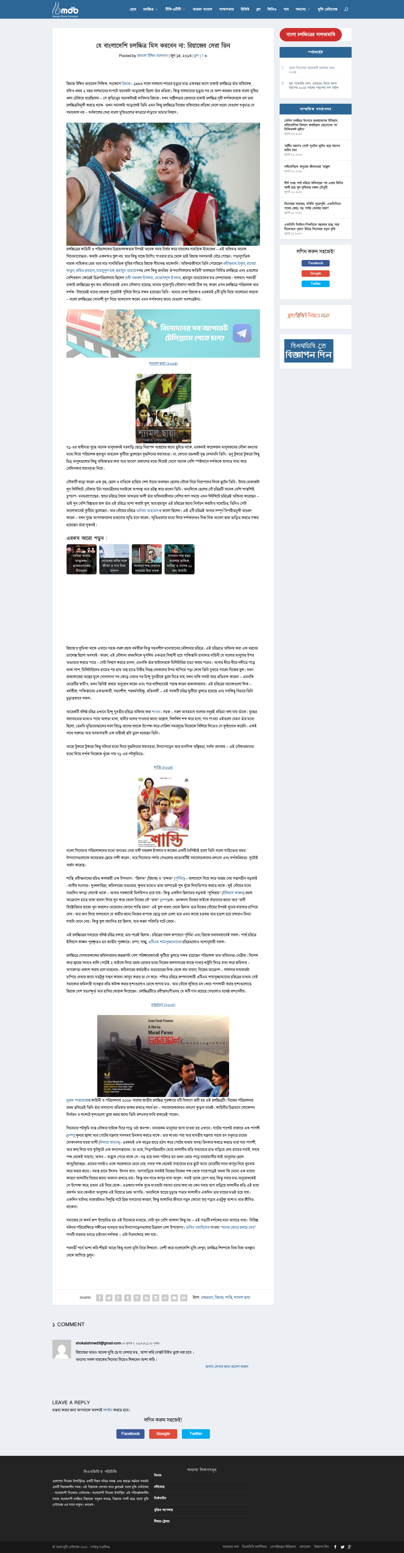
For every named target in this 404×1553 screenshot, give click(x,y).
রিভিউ (245, 9)
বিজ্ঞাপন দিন (321, 1547)
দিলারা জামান (109, 1142)
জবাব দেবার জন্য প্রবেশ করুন (227, 1366)
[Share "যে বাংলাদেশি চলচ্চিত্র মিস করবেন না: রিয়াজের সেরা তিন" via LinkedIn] (146, 1298)
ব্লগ (258, 9)
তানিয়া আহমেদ (147, 510)
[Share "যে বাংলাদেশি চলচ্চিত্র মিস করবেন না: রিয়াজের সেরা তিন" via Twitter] (109, 1298)
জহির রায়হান (85, 270)
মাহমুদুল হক (105, 270)
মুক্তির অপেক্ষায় (163, 1510)
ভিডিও (272, 9)
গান (286, 9)
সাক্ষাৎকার (226, 9)
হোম (133, 9)
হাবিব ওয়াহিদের (197, 1227)
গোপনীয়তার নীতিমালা (283, 1547)
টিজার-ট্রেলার (162, 1521)
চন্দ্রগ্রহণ (207, 1297)
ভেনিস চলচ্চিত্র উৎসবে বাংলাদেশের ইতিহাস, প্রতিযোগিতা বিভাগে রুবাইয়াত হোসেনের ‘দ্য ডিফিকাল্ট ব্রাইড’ (311, 124)
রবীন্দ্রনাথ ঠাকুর (234, 263)
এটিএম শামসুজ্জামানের (164, 942)
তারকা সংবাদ (202, 9)
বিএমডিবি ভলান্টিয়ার (254, 1547)
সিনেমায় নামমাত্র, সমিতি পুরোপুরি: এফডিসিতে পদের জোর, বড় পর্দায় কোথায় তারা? (312, 206)
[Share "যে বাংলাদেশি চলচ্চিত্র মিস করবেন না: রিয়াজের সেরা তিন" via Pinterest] (137, 1298)
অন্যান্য (301, 9)
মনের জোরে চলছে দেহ (238, 1227)
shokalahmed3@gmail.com (98, 1343)
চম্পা (164, 900)
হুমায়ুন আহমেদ (127, 270)
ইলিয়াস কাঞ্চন (233, 893)
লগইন (107, 1410)
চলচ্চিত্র (148, 9)
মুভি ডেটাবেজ (327, 9)
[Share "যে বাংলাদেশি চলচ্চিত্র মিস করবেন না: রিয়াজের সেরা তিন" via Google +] (118, 1298)
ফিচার (157, 1475)
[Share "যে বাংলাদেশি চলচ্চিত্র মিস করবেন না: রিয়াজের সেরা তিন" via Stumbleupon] (165, 1298)
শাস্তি (228, 1297)
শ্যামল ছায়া (242, 1297)
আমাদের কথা (231, 1547)
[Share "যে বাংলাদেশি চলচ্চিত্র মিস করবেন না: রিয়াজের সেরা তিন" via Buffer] (155, 1298)
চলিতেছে (159, 1487)
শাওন (156, 712)
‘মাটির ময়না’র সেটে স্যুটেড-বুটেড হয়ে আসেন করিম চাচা (312, 148)
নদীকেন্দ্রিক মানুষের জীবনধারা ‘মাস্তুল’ (307, 166)
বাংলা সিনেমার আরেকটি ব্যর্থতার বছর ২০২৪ (311, 70)
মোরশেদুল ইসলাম (168, 278)
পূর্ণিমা (179, 878)
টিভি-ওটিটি (173, 9)
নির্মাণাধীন (160, 1498)
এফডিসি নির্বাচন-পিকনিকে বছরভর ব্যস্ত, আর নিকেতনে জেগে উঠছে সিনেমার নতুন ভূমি (311, 226)
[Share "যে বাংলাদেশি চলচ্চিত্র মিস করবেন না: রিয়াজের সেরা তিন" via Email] (174, 1298)
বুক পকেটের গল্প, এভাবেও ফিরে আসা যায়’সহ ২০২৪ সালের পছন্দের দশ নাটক (314, 85)
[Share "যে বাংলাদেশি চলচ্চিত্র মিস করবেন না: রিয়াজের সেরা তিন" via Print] (183, 1298)
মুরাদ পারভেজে (77, 1100)
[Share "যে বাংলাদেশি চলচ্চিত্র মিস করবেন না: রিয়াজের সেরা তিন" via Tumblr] (127, 1298)
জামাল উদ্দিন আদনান (152, 55)
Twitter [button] (196, 1433)
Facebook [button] (130, 1433)
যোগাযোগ (305, 1547)
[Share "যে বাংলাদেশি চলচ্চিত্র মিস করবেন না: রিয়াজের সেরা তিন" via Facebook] (99, 1298)
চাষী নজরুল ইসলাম (139, 278)
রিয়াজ (126, 83)
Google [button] (163, 1433)
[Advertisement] (163, 612)
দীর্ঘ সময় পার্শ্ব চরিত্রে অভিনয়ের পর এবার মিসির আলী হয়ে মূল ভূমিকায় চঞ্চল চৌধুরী (313, 185)
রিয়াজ (219, 1297)
